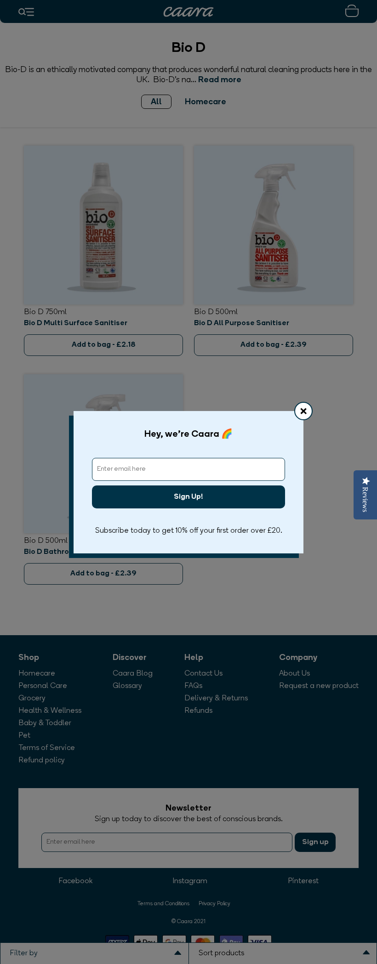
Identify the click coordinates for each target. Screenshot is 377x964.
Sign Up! (188, 497)
